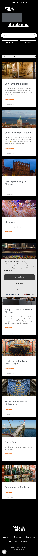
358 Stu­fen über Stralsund (18, 132)
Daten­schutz (24, 541)
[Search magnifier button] (35, 35)
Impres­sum (13, 541)
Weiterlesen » (9, 99)
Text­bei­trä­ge (18, 537)
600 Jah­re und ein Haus (16, 84)
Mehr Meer (10, 222)
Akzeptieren (19, 277)
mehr (19, 289)
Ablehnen (19, 283)
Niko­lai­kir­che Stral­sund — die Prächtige (17, 362)
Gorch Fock (10, 442)
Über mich (6, 537)
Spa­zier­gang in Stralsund (17, 487)
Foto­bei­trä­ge (30, 537)
